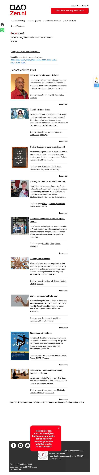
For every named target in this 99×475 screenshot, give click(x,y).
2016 (18, 62)
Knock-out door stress (40, 110)
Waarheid (46, 167)
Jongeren (52, 390)
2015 (23, 62)
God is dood (56, 167)
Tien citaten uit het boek (41, 333)
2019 (49, 60)
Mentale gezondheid (45, 393)
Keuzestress (35, 169)
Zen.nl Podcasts (17, 26)
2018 (54, 60)
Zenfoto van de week (52, 21)
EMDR (39, 358)
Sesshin (45, 244)
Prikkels (33, 393)
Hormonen (34, 135)
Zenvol (50, 281)
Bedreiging (44, 135)
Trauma (46, 358)
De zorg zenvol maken (40, 259)
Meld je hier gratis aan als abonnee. (25, 52)
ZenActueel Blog (18, 21)
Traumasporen (48, 355)
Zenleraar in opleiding (51, 318)
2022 (33, 60)
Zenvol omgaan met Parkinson (43, 296)
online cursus (60, 355)
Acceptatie (59, 95)
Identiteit (33, 98)
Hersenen (58, 132)
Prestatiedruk (41, 206)
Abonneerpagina (34, 21)
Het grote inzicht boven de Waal (44, 75)
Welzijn (33, 284)
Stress (44, 95)
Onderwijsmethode (57, 204)
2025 (18, 60)
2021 (38, 60)
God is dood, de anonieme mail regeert (47, 147)
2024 (23, 60)
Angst (50, 132)
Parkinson (34, 321)
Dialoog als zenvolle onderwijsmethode (47, 181)
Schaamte (49, 321)
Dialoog (45, 204)
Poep (52, 244)
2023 (28, 60)
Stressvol (34, 246)
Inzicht (51, 95)
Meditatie (61, 390)
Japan (57, 244)
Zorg (44, 281)
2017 (13, 62)
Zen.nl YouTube (69, 21)
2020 (44, 60)
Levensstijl (54, 169)
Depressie (45, 169)
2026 (13, 60)
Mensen (40, 284)
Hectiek (63, 281)
